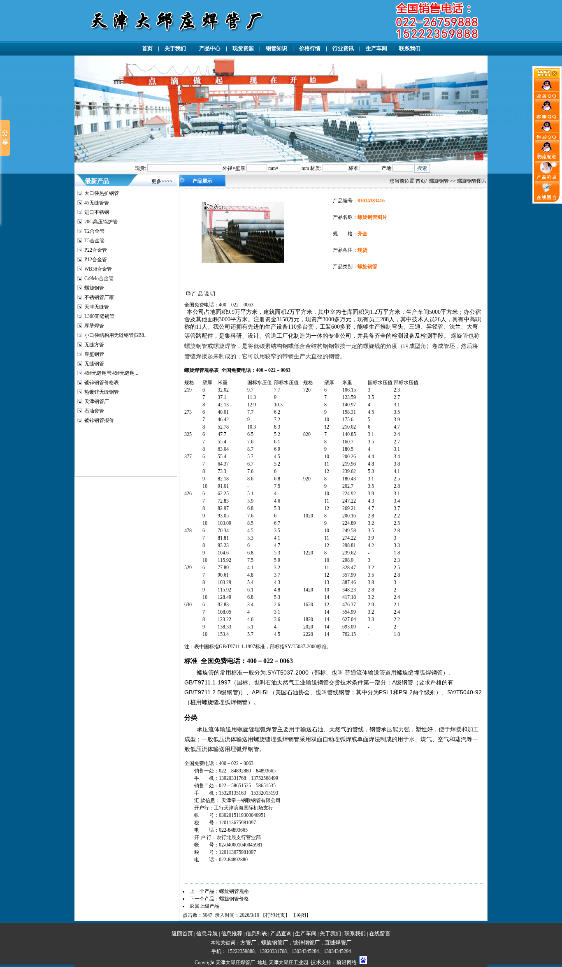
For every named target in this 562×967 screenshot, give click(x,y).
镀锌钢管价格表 (101, 382)
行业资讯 (343, 48)
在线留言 (379, 933)
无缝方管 (94, 345)
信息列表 (256, 933)
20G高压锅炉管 (101, 222)
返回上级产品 (204, 906)
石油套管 (94, 411)
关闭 (301, 915)
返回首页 (182, 933)
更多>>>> (162, 181)
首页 (147, 48)
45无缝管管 (96, 203)
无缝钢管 (94, 363)
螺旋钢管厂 (274, 942)
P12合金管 (95, 259)
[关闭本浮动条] (547, 76)
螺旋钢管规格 (234, 891)
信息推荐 (231, 933)
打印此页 (275, 915)
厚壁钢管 (94, 354)
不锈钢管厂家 (99, 297)
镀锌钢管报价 (99, 420)
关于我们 (175, 48)
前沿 (341, 962)
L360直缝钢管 (99, 316)
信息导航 (207, 933)
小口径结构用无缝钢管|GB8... (116, 335)
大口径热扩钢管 (101, 193)
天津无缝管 (96, 307)
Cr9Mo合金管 (99, 278)
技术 (316, 962)
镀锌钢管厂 (306, 942)
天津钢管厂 (96, 401)
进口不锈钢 (96, 212)
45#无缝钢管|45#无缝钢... (111, 373)
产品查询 (281, 933)
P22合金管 (95, 250)
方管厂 (248, 942)
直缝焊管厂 (338, 942)
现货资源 (243, 48)
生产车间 (376, 48)
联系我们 (409, 48)
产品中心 (209, 48)
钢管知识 (276, 48)
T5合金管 (94, 240)
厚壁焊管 (94, 326)
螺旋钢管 (94, 288)
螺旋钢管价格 (234, 899)
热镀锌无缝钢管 (101, 392)
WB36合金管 (98, 269)
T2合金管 (94, 231)
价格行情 (309, 48)
